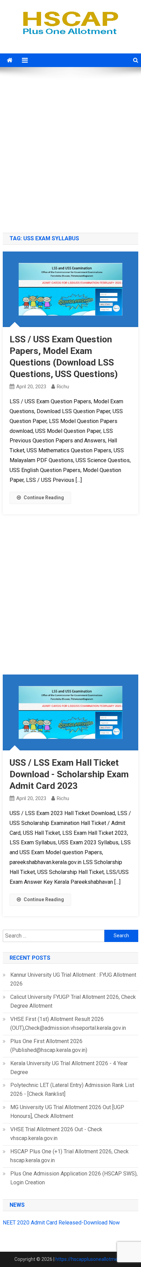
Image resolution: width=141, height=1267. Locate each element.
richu (63, 387)
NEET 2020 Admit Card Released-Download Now (61, 1222)
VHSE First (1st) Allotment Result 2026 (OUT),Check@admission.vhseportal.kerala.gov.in (68, 1023)
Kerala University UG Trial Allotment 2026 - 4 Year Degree (69, 1067)
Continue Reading (44, 497)
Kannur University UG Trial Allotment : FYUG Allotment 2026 (73, 979)
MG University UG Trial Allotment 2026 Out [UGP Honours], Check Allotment (67, 1111)
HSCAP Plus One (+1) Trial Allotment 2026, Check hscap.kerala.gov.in (69, 1156)
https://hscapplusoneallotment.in (91, 1259)
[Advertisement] (70, 151)
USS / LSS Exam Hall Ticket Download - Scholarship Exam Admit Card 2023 (69, 774)
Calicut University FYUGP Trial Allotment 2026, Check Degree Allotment (73, 1001)
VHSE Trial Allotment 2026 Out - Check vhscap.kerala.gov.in (56, 1133)
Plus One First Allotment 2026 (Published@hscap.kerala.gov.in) (48, 1045)
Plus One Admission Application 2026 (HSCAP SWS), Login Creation (74, 1178)
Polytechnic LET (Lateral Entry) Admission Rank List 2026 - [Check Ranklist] (72, 1089)
